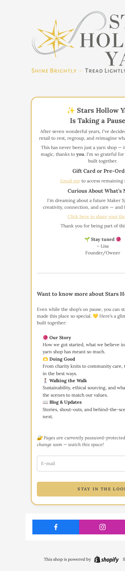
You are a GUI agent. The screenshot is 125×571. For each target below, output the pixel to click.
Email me (70, 181)
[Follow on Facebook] (56, 527)
